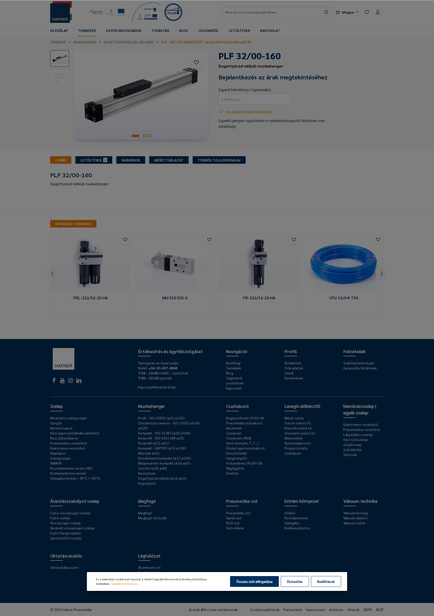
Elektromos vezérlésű (67, 448)
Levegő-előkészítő (302, 406)
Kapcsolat (234, 388)
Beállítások (326, 581)
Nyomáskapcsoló (298, 443)
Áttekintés (293, 363)
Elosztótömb (236, 453)
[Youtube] (63, 381)
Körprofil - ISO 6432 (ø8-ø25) (161, 438)
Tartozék (350, 454)
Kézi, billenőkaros (64, 438)
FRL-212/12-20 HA (90, 297)
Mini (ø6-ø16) (148, 453)
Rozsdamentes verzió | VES (71, 468)
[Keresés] (327, 12)
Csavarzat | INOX (238, 438)
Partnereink (293, 609)
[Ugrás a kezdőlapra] (61, 12)
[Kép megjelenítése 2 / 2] (147, 136)
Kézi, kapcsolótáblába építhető (74, 433)
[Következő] (381, 273)
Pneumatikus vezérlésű (68, 443)
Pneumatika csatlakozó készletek (244, 425)
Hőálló (290, 513)
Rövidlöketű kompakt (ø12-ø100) (164, 458)
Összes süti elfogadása (254, 581)
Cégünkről (234, 378)
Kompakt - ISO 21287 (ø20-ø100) (164, 433)
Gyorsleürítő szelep (65, 538)
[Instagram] (71, 381)
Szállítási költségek (358, 363)
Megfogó (147, 501)
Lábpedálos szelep (358, 434)
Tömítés (232, 473)
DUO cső (233, 523)
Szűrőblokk (352, 449)
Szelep (56, 406)
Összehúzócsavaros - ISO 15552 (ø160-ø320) (169, 425)
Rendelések (294, 378)
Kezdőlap (233, 363)
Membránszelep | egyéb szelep (359, 409)
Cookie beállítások (265, 609)
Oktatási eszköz (66, 555)
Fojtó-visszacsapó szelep (70, 513)
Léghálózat (149, 555)
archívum (336, 609)
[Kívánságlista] (367, 12)
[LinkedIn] (79, 381)
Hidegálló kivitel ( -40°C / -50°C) (75, 478)
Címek (289, 373)
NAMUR (56, 463)
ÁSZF (380, 609)
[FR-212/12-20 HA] (259, 264)
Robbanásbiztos (297, 528)
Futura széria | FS (298, 423)
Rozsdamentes (296, 518)
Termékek (233, 368)
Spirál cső (233, 518)
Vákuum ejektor (355, 518)
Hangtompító (236, 458)
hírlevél (353, 609)
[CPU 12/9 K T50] (344, 264)
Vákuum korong (355, 513)
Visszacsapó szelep (65, 523)
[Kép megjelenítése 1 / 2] (135, 136)
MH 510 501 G (175, 297)
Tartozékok (235, 528)
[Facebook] (54, 381)
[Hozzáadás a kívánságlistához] (196, 62)
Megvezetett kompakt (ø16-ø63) (164, 463)
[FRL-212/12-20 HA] (90, 264)
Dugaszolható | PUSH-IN (245, 418)
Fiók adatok (294, 368)
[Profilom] (378, 12)
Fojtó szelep (60, 518)
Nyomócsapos (61, 428)
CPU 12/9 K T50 (343, 297)
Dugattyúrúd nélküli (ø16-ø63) (162, 478)
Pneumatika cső (241, 501)
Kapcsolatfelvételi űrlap (157, 387)
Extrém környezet (302, 501)
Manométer (294, 438)
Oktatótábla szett (64, 567)
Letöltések (235, 383)
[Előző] (52, 273)
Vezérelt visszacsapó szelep (72, 528)
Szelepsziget (60, 458)
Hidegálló (292, 523)
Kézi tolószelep (355, 439)
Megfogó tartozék (152, 518)
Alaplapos (58, 453)
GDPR (367, 609)
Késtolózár (147, 473)
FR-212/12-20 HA (259, 297)
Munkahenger (151, 406)
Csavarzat (233, 433)
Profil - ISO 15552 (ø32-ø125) (161, 418)
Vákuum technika (360, 501)
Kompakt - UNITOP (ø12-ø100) (162, 448)
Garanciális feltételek (360, 368)
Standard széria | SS (300, 433)
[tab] (60, 160)
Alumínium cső (149, 567)
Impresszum (315, 609)
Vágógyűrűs (235, 468)
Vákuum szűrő (354, 523)
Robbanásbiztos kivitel (68, 473)
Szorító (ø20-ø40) (152, 468)
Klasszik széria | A (298, 428)
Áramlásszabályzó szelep (74, 501)
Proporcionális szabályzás (296, 450)
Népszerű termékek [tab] (73, 223)
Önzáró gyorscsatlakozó (245, 448)
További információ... (125, 584)
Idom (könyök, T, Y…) (242, 443)
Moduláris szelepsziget (68, 418)
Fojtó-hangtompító (65, 533)
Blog (229, 373)
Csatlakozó (237, 406)
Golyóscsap (352, 444)
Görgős (56, 423)
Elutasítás (295, 581)
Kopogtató (147, 483)
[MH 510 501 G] (175, 264)
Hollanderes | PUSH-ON (244, 463)
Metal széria (294, 418)
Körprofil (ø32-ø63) (153, 443)
